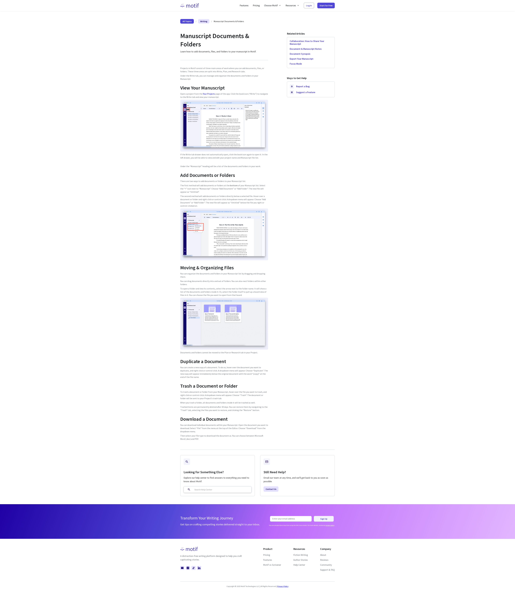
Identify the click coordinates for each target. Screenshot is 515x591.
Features (244, 5)
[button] (272, 5)
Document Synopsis (300, 53)
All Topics (187, 21)
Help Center (299, 564)
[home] (189, 5)
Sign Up (323, 518)
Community (326, 564)
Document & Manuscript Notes (306, 48)
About (323, 554)
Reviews (324, 559)
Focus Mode (296, 63)
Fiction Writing (300, 554)
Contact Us (271, 489)
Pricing (256, 5)
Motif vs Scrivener (272, 564)
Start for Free (326, 5)
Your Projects (209, 93)
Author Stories (300, 559)
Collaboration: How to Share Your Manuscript (307, 42)
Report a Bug (303, 86)
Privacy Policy (282, 586)
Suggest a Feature (305, 92)
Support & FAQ (327, 569)
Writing (203, 21)
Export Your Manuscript (301, 58)
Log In (309, 5)
